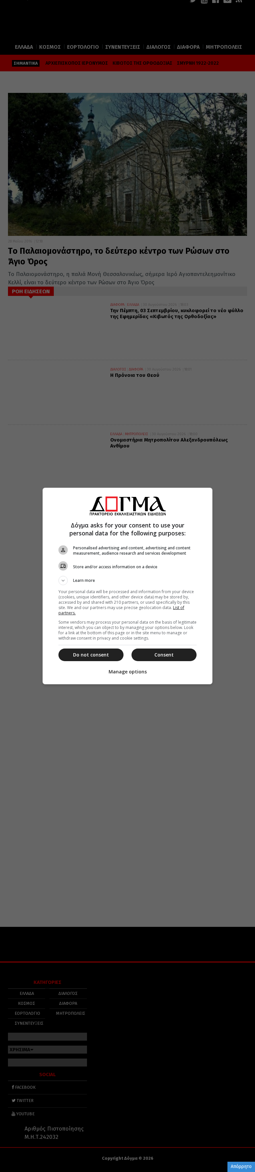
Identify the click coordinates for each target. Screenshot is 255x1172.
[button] (127, 580)
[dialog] (127, 586)
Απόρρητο (241, 1166)
